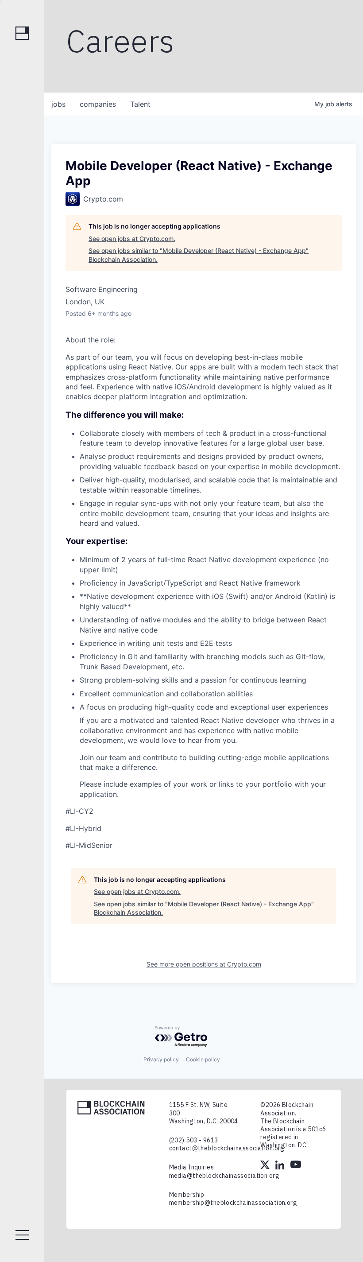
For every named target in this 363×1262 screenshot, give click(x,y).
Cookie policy (203, 1059)
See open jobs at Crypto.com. (132, 238)
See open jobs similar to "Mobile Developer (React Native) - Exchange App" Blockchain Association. (199, 255)
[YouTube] (295, 1166)
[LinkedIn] (280, 1166)
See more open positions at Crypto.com (204, 964)
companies (98, 104)
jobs (58, 104)
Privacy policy (161, 1059)
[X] (265, 1166)
